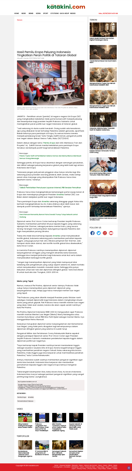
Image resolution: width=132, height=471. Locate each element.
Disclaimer (75, 467)
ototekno (54, 13)
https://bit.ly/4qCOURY (35, 384)
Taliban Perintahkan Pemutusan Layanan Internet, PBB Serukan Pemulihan (50, 187)
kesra (38, 13)
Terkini (115, 468)
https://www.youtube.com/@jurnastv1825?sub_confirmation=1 (45, 389)
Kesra (105, 465)
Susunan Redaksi (65, 465)
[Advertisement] (50, 35)
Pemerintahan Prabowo (25, 401)
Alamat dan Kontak (90, 465)
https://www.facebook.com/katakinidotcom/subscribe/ (45, 387)
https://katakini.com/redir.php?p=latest (37, 386)
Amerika (60, 194)
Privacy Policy (81, 468)
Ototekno (67, 467)
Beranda (75, 465)
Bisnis (110, 465)
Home (16, 13)
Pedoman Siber (90, 467)
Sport (45, 13)
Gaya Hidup (64, 13)
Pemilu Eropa (49, 143)
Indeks (72, 13)
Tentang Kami (58, 467)
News (23, 13)
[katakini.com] (66, 6)
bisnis (31, 13)
